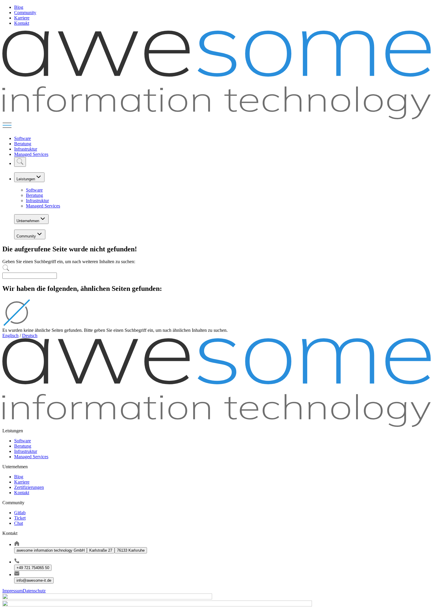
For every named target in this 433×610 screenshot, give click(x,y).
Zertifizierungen (29, 487)
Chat (18, 523)
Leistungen (25, 179)
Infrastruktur (25, 148)
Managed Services (31, 154)
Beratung (22, 143)
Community (25, 12)
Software (22, 138)
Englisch (10, 335)
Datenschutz (34, 590)
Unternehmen (27, 221)
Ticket (20, 517)
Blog (18, 7)
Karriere (21, 17)
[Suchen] (20, 162)
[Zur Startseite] (216, 117)
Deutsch (29, 335)
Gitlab (20, 512)
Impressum (12, 590)
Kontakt (21, 23)
